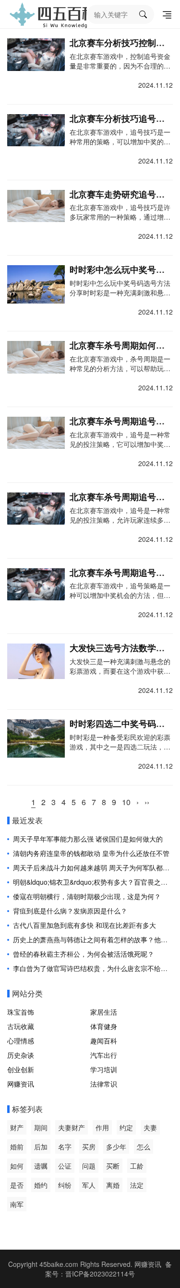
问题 (89, 1166)
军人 (89, 1185)
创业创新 (20, 1069)
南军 (17, 1204)
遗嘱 (41, 1166)
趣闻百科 (103, 1040)
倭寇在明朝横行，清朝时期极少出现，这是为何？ (87, 896)
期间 (41, 1127)
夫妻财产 (71, 1127)
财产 (17, 1127)
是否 (17, 1185)
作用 (102, 1127)
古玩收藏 (20, 1026)
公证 (65, 1166)
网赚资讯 (20, 1084)
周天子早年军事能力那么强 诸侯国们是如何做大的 (88, 838)
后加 (41, 1146)
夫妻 (150, 1127)
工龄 (137, 1166)
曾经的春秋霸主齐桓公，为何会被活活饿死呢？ (83, 954)
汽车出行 (103, 1055)
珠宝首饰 (20, 1012)
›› (146, 802)
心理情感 (20, 1040)
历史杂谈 (20, 1055)
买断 (113, 1166)
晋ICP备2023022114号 (100, 1273)
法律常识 (103, 1084)
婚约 (41, 1185)
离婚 (113, 1185)
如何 (17, 1166)
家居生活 (103, 1012)
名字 (65, 1146)
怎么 (143, 1146)
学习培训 (103, 1069)
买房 (89, 1146)
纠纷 (65, 1185)
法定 (137, 1185)
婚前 (17, 1146)
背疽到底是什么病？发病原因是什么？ (70, 910)
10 (126, 802)
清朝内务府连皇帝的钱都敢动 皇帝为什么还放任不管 (91, 853)
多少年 (116, 1146)
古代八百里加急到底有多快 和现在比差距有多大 (84, 925)
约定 (126, 1127)
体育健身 (103, 1026)
